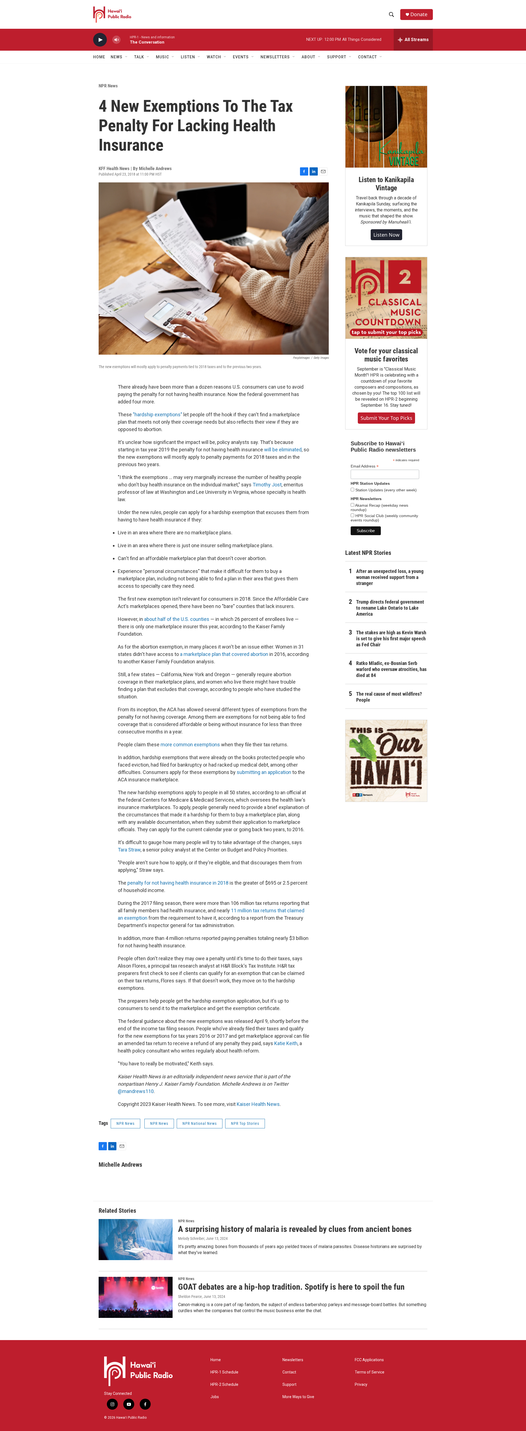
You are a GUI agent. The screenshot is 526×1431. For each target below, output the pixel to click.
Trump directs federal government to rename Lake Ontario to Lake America (390, 608)
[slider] (125, 39)
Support (289, 1385)
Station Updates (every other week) (385, 490)
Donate (418, 14)
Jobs (214, 1397)
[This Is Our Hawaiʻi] (386, 761)
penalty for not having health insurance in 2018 (177, 883)
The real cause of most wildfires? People (389, 697)
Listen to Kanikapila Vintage (386, 184)
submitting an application (264, 772)
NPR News (108, 85)
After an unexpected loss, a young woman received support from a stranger (390, 577)
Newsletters (292, 1360)
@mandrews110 (136, 1091)
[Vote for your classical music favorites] (386, 298)
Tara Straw (129, 850)
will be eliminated (283, 449)
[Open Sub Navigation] (126, 57)
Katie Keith (286, 1043)
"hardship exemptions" (157, 414)
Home (99, 57)
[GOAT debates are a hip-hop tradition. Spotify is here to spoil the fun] (136, 1297)
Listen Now (386, 234)
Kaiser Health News (258, 1104)
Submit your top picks (386, 418)
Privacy (361, 1385)
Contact (289, 1372)
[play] (100, 40)
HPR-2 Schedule (224, 1385)
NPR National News (199, 1123)
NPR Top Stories (245, 1123)
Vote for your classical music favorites (386, 355)
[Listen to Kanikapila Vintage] (386, 127)
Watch (214, 57)
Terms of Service (369, 1372)
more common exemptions (190, 744)
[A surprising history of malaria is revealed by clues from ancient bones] (136, 1239)
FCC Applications (369, 1360)
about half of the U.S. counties (176, 619)
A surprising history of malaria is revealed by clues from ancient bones (295, 1229)
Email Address (365, 466)
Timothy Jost (267, 484)
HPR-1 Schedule (224, 1372)
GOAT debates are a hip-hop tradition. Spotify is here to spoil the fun (291, 1287)
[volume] (116, 40)
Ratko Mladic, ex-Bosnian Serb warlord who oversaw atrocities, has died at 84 (391, 669)
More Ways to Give (298, 1397)
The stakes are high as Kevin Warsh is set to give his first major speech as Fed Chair (391, 638)
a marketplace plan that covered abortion (224, 654)
